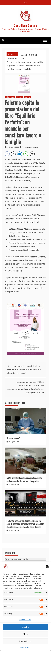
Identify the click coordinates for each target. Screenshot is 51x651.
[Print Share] (32, 153)
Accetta (25, 627)
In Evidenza (9, 97)
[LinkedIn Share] (19, 153)
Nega (25, 634)
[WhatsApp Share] (25, 153)
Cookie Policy (24, 647)
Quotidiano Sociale (25, 25)
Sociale (19, 97)
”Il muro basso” (13, 438)
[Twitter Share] (13, 153)
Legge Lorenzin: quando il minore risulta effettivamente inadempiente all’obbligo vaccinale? (24, 369)
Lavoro (27, 97)
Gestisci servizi (25, 620)
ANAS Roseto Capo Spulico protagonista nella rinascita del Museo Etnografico (24, 479)
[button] (47, 567)
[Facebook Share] (7, 153)
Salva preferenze (25, 641)
